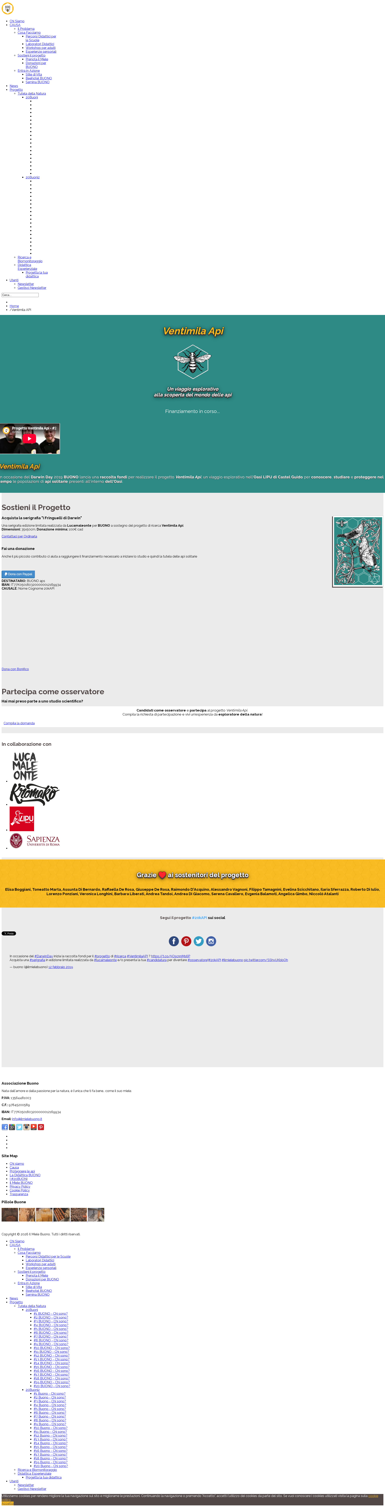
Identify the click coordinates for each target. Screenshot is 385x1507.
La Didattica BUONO (25, 1175)
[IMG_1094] (10, 1220)
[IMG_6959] (96, 1220)
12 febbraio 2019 (61, 967)
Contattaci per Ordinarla (19, 536)
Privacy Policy (20, 1186)
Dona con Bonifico (15, 669)
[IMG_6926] (62, 1220)
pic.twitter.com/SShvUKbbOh (266, 960)
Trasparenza (19, 1194)
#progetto (102, 956)
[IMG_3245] (44, 1220)
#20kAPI (214, 960)
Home (14, 306)
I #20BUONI (18, 1179)
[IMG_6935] (79, 1220)
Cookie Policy (20, 1190)
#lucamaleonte (105, 960)
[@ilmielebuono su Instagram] (211, 945)
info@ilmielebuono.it (27, 1119)
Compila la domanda (19, 723)
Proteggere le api (22, 1171)
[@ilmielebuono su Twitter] (199, 945)
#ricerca (120, 956)
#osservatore (198, 960)
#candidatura (157, 960)
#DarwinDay (43, 956)
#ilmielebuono (232, 960)
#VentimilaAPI (137, 956)
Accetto (8, 1503)
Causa (14, 1167)
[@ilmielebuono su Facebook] (174, 945)
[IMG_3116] (27, 1220)
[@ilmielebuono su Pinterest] (186, 945)
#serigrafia (37, 960)
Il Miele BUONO (21, 1183)
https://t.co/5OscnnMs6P (170, 956)
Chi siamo (17, 1164)
